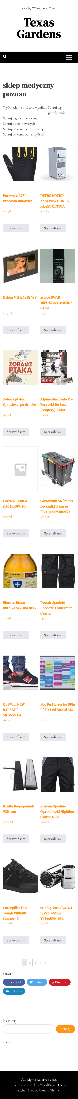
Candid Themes (50, 1090)
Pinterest (61, 982)
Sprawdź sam (16, 228)
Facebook (15, 982)
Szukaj (10, 1021)
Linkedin (15, 991)
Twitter (38, 982)
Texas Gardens (39, 28)
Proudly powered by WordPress (33, 1085)
